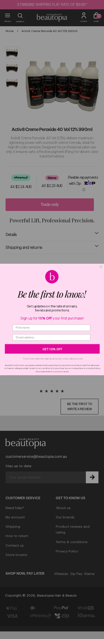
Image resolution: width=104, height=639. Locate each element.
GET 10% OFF (52, 349)
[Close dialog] (101, 267)
